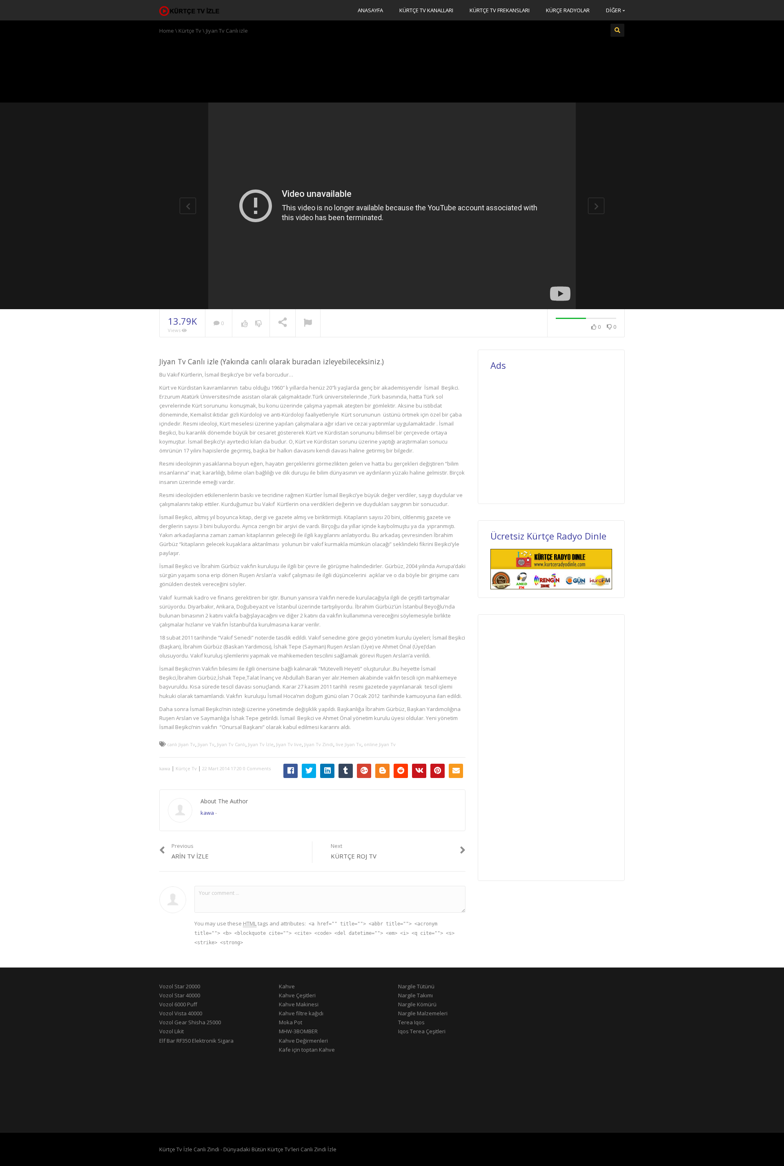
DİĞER (614, 10)
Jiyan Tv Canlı (231, 744)
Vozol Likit (171, 1031)
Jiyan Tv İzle (261, 744)
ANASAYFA (370, 10)
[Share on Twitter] (309, 771)
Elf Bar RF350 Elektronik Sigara (196, 1040)
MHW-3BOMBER (298, 1031)
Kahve (287, 986)
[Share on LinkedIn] (327, 771)
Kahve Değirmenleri (303, 1040)
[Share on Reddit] (401, 771)
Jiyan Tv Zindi (318, 744)
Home (166, 30)
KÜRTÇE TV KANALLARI (426, 10)
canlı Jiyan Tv (181, 744)
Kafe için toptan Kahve (307, 1049)
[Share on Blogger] (382, 771)
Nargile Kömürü (417, 1004)
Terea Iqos (411, 1022)
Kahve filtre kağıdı (301, 1013)
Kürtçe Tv (189, 30)
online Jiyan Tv (380, 744)
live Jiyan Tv (348, 744)
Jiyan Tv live (289, 744)
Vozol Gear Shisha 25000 (190, 1022)
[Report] (308, 323)
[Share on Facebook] (290, 771)
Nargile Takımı (415, 995)
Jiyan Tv (206, 744)
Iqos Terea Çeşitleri (421, 1031)
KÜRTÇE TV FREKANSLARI (500, 10)
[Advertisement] (392, 67)
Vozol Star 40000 (179, 995)
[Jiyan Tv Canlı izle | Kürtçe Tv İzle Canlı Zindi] (189, 10)
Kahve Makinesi (298, 1004)
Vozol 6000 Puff (178, 1004)
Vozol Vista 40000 (180, 1013)
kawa (164, 768)
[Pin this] (437, 771)
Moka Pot (290, 1022)
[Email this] (456, 771)
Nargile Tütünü (416, 986)
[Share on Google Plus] (364, 771)
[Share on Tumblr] (346, 771)
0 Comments (257, 768)
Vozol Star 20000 (179, 986)
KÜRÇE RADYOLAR (568, 10)
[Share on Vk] (419, 771)
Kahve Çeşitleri (297, 995)
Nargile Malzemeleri (423, 1013)
